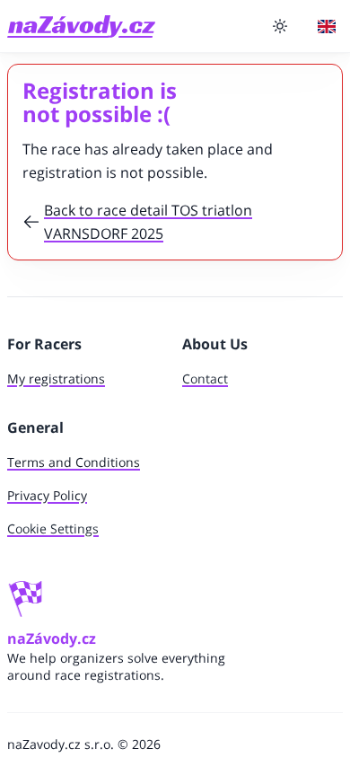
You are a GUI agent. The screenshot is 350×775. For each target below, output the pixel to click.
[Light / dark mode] (280, 26)
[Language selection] (326, 26)
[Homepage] (81, 26)
